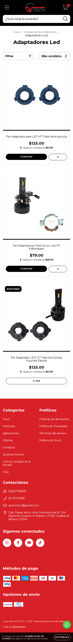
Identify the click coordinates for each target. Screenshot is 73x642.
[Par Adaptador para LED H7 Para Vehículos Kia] (57, 157)
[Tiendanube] (14, 627)
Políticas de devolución (54, 419)
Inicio (16, 32)
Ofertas (8, 440)
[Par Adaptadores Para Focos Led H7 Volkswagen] (57, 269)
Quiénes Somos (13, 454)
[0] (65, 8)
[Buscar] (65, 19)
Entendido (62, 637)
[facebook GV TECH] (18, 543)
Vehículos (9, 426)
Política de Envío (50, 440)
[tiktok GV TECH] (40, 543)
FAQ (6, 472)
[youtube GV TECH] (29, 543)
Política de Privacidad (53, 426)
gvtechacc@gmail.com (23, 505)
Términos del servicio (52, 433)
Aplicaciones (11, 433)
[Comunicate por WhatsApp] (67, 625)
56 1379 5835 (16, 498)
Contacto (9, 447)
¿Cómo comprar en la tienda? (17, 463)
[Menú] (7, 7)
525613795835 (17, 491)
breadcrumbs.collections (40, 32)
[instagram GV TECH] (7, 543)
